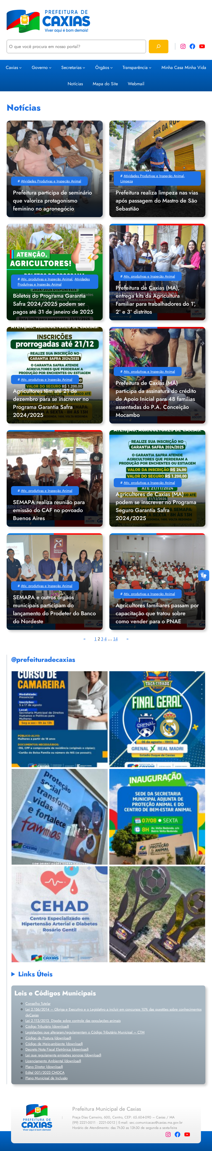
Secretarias (71, 67)
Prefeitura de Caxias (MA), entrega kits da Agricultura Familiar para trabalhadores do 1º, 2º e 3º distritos (156, 300)
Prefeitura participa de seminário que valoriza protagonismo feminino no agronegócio (52, 201)
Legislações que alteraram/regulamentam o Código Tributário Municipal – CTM (85, 1032)
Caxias (12, 67)
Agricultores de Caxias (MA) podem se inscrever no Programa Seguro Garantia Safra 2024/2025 (156, 506)
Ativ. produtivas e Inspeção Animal (46, 279)
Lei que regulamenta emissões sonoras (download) (63, 1055)
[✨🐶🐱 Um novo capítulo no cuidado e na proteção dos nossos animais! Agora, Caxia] (157, 817)
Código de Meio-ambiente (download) (54, 1043)
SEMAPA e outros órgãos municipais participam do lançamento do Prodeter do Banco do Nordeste (54, 609)
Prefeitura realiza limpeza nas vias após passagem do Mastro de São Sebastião (157, 201)
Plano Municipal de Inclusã (45, 1078)
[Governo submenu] (50, 67)
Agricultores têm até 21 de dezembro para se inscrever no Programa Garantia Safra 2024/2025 (51, 403)
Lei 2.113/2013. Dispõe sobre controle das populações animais (73, 1020)
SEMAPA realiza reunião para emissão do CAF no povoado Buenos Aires (49, 510)
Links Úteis (35, 974)
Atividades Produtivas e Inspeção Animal (51, 181)
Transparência (135, 67)
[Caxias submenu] (20, 67)
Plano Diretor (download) (44, 1066)
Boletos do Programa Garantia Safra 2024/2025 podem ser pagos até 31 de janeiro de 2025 (53, 304)
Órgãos (102, 67)
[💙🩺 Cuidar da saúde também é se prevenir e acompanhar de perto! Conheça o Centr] (59, 914)
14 (115, 638)
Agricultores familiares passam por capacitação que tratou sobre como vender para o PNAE (157, 613)
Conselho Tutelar (38, 1003)
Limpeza (126, 181)
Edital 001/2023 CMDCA (45, 1072)
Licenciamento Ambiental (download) (53, 1061)
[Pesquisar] (158, 46)
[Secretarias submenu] (84, 67)
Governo (40, 67)
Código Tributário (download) (47, 1026)
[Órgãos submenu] (111, 67)
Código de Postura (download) (48, 1038)
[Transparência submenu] (150, 67)
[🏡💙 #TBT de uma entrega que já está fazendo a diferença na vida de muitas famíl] (59, 817)
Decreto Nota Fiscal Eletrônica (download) (57, 1049)
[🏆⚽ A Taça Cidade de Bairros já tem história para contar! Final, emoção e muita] (157, 914)
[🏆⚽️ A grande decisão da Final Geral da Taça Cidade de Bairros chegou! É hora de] (157, 719)
